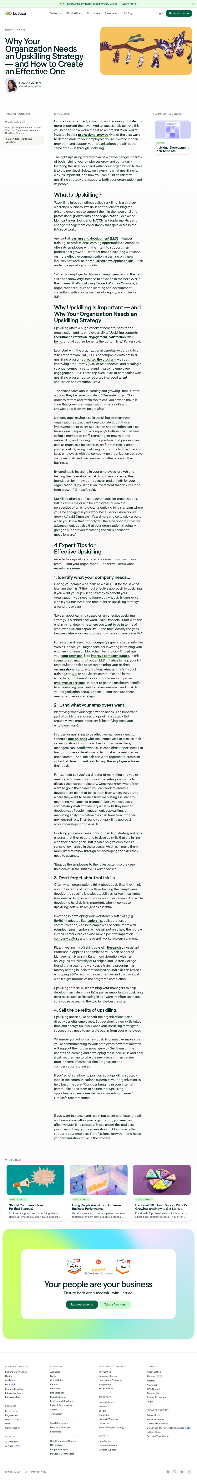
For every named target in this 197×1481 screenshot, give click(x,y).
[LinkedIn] (189, 1471)
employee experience (69, 682)
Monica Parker (64, 220)
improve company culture (110, 655)
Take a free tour (115, 1304)
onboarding (62, 440)
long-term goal (72, 655)
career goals (63, 743)
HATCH (98, 220)
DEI (74, 673)
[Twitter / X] (175, 1471)
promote (110, 449)
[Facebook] (168, 1471)
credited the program (100, 359)
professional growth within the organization (86, 216)
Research (114, 947)
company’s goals (105, 642)
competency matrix (68, 806)
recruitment (63, 337)
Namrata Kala (84, 956)
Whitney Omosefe (121, 283)
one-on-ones (77, 738)
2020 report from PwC (70, 355)
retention (80, 337)
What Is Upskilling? (15, 122)
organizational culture (70, 669)
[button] (193, 4)
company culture (80, 368)
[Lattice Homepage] (15, 13)
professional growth (93, 134)
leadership (94, 920)
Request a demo (179, 13)
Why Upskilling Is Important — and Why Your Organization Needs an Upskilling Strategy (23, 130)
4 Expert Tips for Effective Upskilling (19, 140)
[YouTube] (182, 1471)
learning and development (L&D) (94, 238)
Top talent (62, 391)
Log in (160, 13)
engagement (97, 337)
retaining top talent (124, 121)
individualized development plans (109, 261)
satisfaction (117, 337)
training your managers (107, 988)
